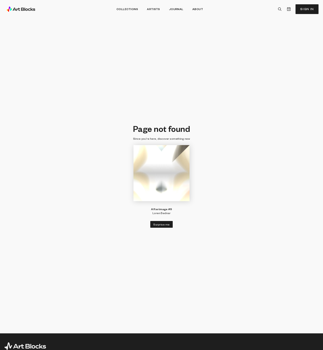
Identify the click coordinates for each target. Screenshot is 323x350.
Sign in (307, 9)
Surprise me (161, 224)
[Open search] (280, 9)
